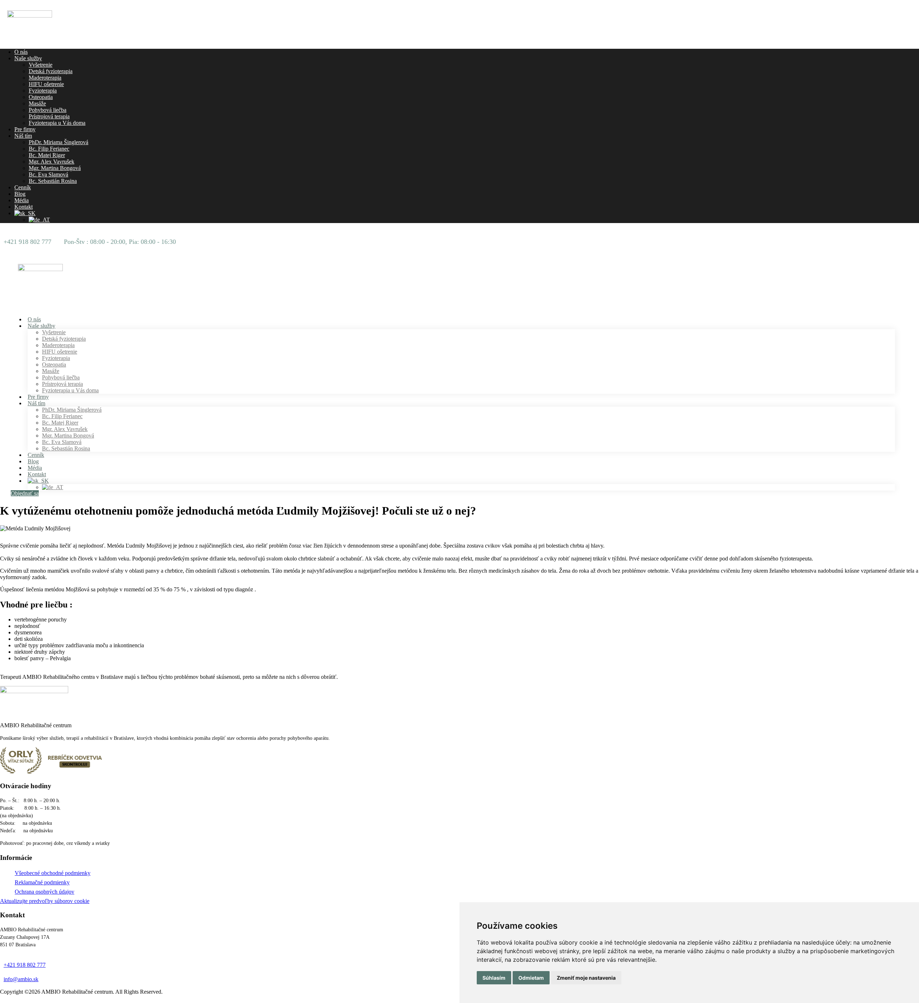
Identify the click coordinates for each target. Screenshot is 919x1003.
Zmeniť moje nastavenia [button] (586, 978)
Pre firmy (25, 129)
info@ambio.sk (21, 979)
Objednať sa (25, 493)
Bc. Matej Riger (47, 155)
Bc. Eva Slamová (48, 174)
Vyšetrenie (40, 65)
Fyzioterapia (43, 90)
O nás (21, 52)
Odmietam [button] (531, 978)
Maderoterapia (45, 78)
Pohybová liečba (47, 110)
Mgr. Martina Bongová (55, 168)
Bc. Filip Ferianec (49, 149)
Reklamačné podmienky (42, 882)
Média (21, 200)
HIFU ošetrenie (46, 84)
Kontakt (23, 207)
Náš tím (23, 136)
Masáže (37, 103)
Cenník (22, 187)
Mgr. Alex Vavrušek (51, 162)
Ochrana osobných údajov (44, 892)
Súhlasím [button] (493, 978)
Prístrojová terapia (49, 116)
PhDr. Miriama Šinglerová (58, 142)
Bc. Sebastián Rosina (53, 181)
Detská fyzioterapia (51, 71)
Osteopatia (41, 97)
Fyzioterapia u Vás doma (57, 123)
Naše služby (28, 58)
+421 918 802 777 (25, 965)
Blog (19, 194)
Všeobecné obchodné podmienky (52, 873)
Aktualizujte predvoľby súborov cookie (44, 901)
